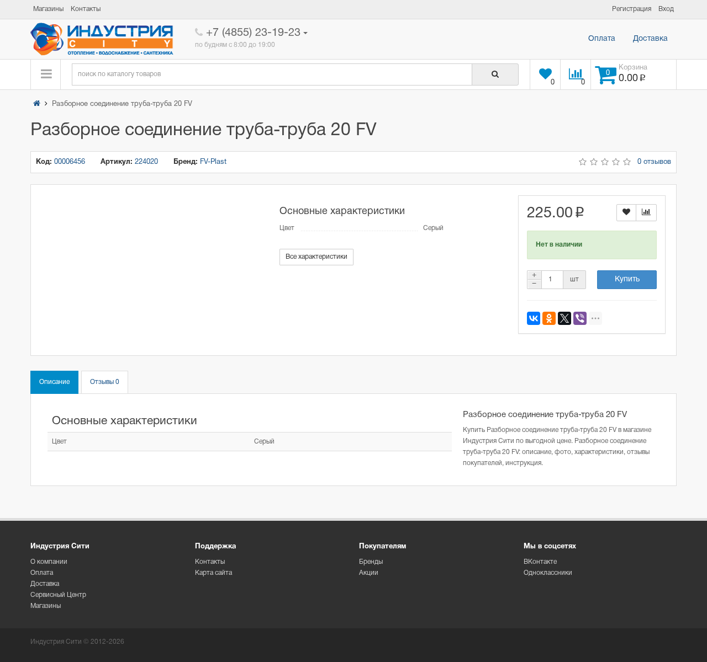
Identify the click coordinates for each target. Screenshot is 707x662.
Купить (627, 279)
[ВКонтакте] (533, 318)
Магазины (45, 606)
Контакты (210, 562)
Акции (368, 573)
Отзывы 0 (104, 382)
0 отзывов (654, 162)
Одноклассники (548, 573)
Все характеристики (316, 257)
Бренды (371, 562)
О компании (48, 562)
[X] (564, 318)
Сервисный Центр (58, 595)
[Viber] (580, 318)
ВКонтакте (540, 562)
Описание (54, 382)
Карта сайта (213, 573)
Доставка (650, 38)
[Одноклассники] (549, 318)
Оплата (601, 38)
